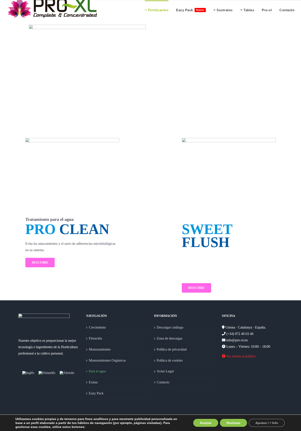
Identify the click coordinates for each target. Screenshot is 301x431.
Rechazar (233, 423)
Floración (95, 338)
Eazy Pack (96, 393)
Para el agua (97, 371)
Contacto (163, 382)
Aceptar (206, 423)
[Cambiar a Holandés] (47, 373)
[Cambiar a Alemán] (67, 373)
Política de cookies (170, 360)
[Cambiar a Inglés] (28, 373)
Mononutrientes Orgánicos (107, 360)
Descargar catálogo (170, 327)
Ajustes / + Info (266, 423)
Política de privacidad (172, 349)
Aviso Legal (165, 371)
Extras (93, 382)
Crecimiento (97, 327)
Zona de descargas (169, 338)
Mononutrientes (100, 349)
